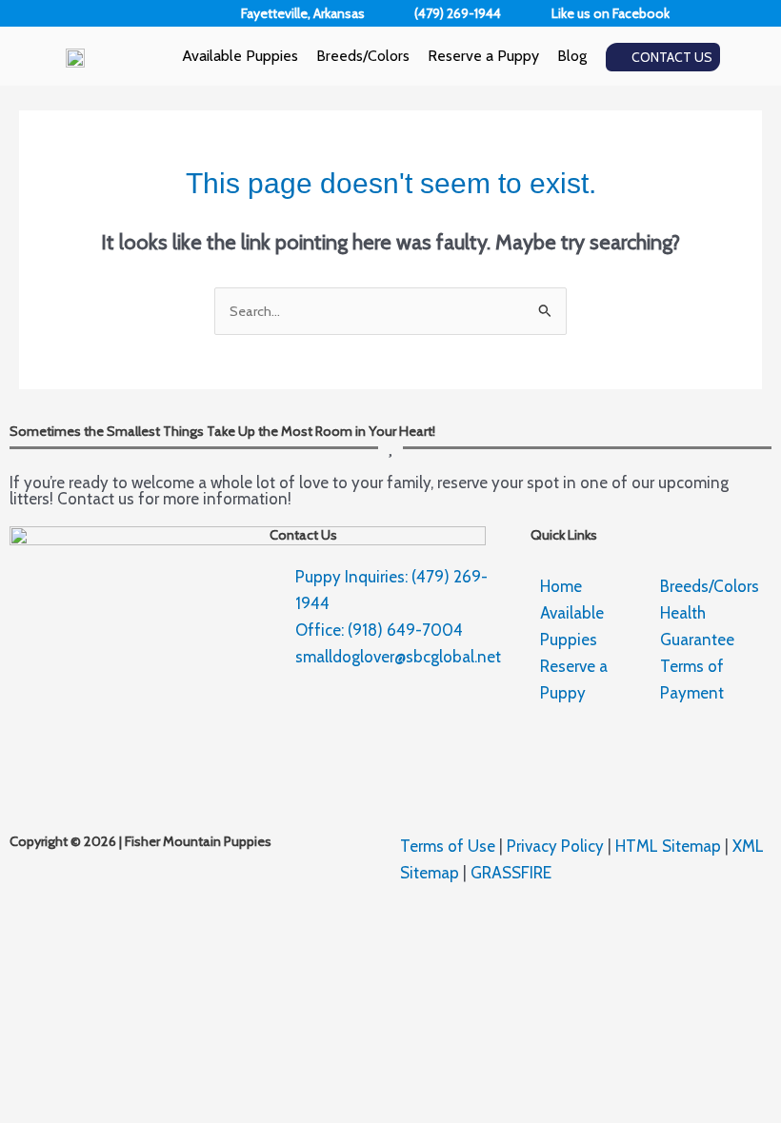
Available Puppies (240, 56)
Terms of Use (447, 846)
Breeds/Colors (363, 56)
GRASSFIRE (511, 872)
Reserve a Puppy (483, 56)
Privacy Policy (555, 846)
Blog (572, 56)
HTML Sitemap (668, 846)
